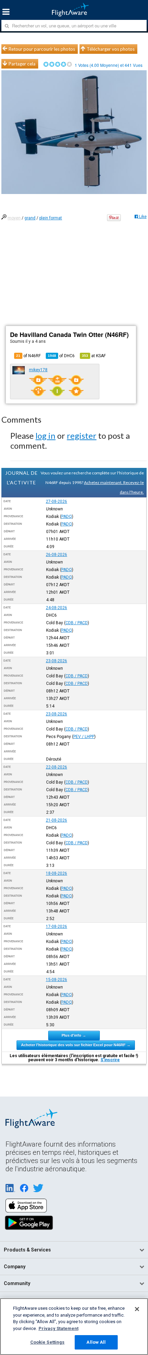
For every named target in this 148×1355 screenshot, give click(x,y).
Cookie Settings (47, 1342)
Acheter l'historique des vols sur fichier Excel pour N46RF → (75, 1045)
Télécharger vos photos (111, 49)
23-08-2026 (56, 660)
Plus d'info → (74, 1035)
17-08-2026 (56, 926)
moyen (14, 218)
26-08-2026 (56, 554)
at (94, 355)
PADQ (66, 516)
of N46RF (28, 355)
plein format (50, 218)
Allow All (96, 1342)
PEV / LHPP (83, 736)
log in (45, 435)
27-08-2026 (56, 501)
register (81, 435)
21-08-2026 (56, 820)
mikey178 (38, 369)
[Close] (137, 1309)
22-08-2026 (56, 767)
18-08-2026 (56, 873)
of (61, 355)
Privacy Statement (58, 1328)
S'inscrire (110, 1059)
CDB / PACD (76, 622)
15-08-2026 (56, 979)
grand (29, 218)
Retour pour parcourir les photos (42, 49)
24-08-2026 (56, 607)
